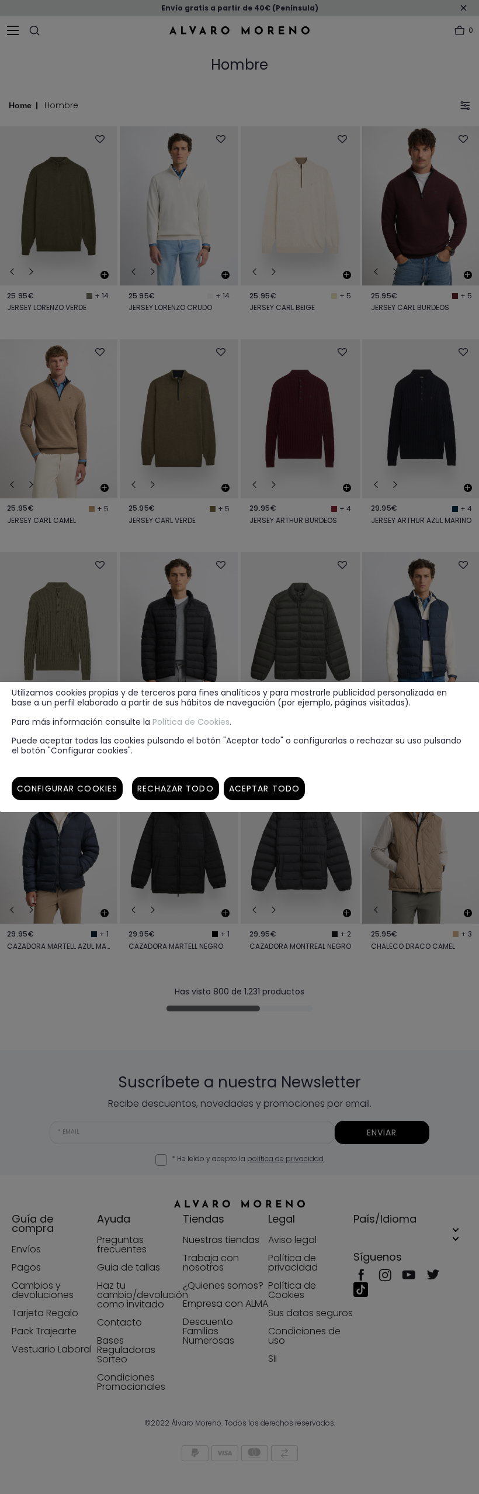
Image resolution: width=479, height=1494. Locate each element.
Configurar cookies (67, 788)
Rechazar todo (175, 788)
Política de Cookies (191, 722)
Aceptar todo (264, 788)
